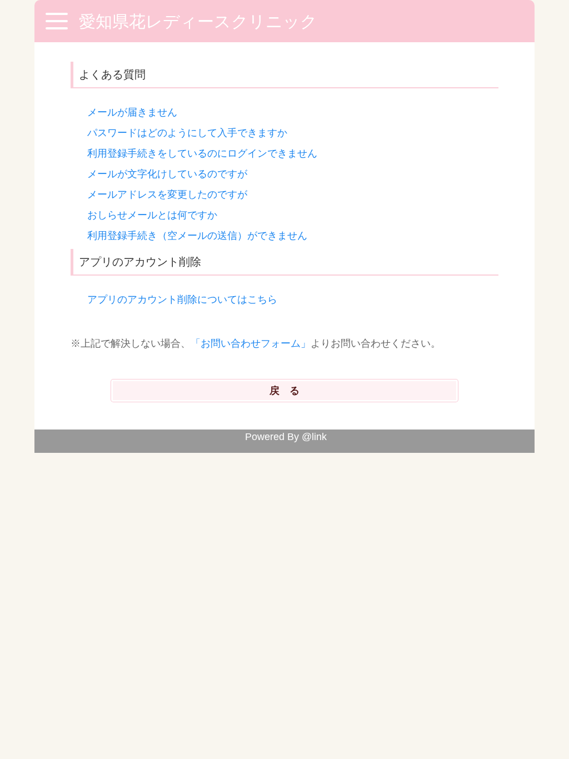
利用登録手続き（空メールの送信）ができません (197, 235)
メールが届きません (132, 112)
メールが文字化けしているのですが (167, 173)
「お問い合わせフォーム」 (251, 343)
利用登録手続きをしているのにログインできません (202, 153)
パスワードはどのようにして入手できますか (187, 132)
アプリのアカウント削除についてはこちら (182, 299)
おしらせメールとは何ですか (152, 215)
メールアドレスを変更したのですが (167, 194)
